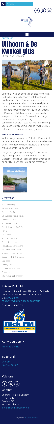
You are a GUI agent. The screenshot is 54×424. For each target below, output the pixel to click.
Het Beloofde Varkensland (12, 246)
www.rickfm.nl (12, 297)
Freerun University (9, 238)
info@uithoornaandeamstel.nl (16, 407)
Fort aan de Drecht (9, 223)
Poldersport (6, 272)
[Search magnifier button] (3, 4)
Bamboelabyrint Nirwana (11, 208)
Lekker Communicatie (31, 418)
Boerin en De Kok (9, 212)
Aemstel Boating (8, 204)
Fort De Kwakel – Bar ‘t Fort (13, 227)
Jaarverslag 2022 (10, 365)
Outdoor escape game (11, 268)
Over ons (6, 361)
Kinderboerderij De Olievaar (13, 257)
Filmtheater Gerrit (9, 220)
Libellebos (6, 261)
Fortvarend (6, 235)
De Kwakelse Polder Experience (15, 216)
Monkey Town (7, 265)
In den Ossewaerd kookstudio (14, 253)
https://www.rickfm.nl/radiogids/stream (21, 301)
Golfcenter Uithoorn (10, 242)
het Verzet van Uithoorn (11, 250)
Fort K (4, 231)
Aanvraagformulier (11, 346)
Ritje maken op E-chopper (12, 276)
